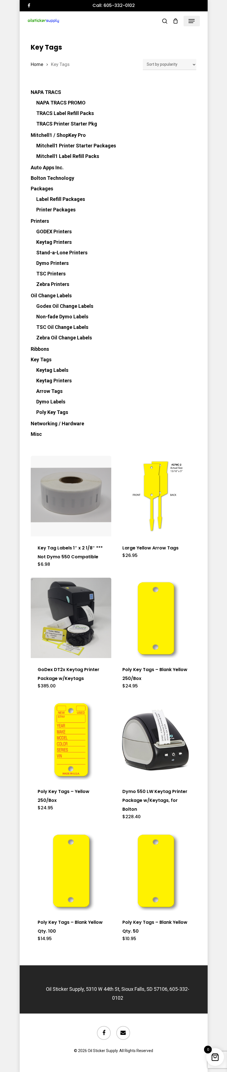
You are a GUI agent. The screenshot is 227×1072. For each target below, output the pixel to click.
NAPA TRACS (46, 92)
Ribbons (40, 349)
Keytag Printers (54, 242)
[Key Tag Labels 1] (71, 496)
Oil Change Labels (51, 295)
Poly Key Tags (52, 412)
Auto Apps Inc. (47, 167)
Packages (42, 188)
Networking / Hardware (57, 423)
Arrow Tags (49, 391)
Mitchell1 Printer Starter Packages (76, 146)
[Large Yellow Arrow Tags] (155, 496)
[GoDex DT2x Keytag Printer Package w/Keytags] (71, 618)
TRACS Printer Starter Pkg (66, 124)
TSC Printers (51, 274)
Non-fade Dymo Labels (62, 316)
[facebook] (29, 5)
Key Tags (41, 359)
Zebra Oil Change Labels (64, 338)
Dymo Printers (52, 263)
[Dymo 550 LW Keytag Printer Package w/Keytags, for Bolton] (155, 739)
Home (37, 64)
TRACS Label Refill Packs (65, 113)
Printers (40, 221)
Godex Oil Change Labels (64, 306)
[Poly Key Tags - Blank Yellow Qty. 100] (71, 870)
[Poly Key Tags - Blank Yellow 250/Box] (155, 618)
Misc (36, 434)
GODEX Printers (54, 231)
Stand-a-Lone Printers (61, 252)
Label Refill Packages (60, 199)
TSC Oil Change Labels (62, 327)
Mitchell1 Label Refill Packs (67, 156)
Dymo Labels (50, 402)
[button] (192, 21)
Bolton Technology (52, 178)
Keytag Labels (52, 370)
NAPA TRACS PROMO (61, 103)
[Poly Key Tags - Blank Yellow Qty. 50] (155, 870)
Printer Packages (56, 210)
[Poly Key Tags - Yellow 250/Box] (71, 739)
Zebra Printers (52, 284)
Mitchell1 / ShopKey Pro (58, 135)
